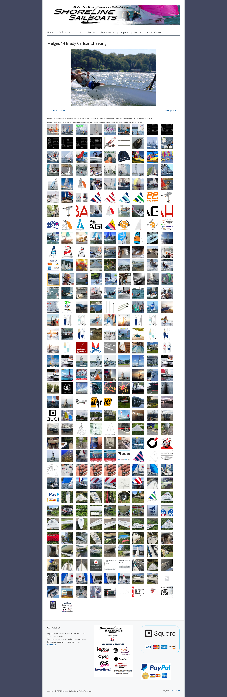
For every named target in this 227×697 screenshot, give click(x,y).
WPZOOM (176, 691)
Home (50, 32)
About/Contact (154, 32)
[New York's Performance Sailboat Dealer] (113, 14)
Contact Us (51, 645)
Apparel (124, 32)
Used (79, 32)
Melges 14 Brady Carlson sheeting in (79, 43)
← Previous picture (56, 110)
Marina (137, 32)
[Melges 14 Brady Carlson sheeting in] (113, 78)
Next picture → (172, 110)
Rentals (91, 32)
